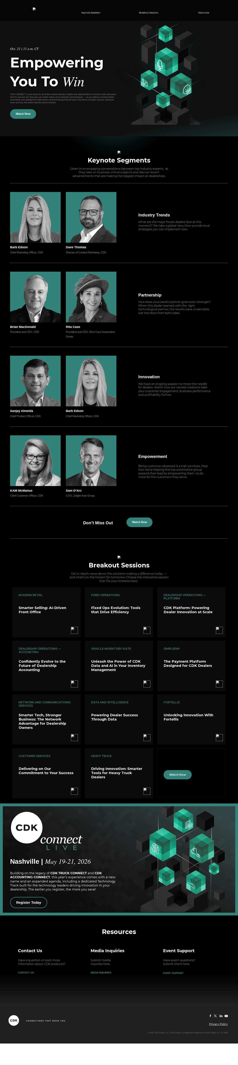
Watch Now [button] (23, 113)
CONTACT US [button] (26, 972)
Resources (203, 12)
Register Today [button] (28, 902)
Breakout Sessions (148, 12)
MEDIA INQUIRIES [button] (101, 972)
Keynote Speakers (90, 12)
